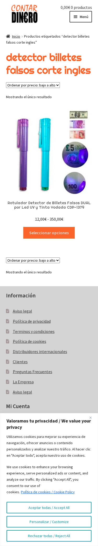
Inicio (16, 36)
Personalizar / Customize (49, 521)
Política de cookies (29, 341)
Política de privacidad (32, 321)
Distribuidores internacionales (40, 351)
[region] (49, 479)
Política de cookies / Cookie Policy (48, 492)
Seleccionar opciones (49, 232)
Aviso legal (22, 311)
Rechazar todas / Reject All (49, 535)
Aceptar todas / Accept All (49, 507)
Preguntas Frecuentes (32, 371)
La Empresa (23, 381)
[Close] (92, 417)
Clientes (20, 361)
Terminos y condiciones (34, 331)
